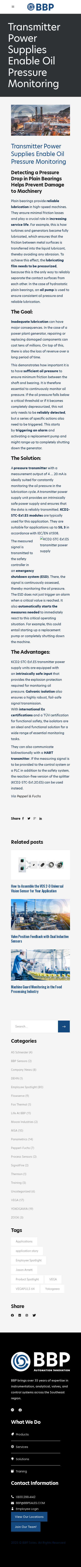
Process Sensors (21, 1157)
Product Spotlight (27, 1279)
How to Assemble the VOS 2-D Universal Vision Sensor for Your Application (37, 888)
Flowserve (18, 1096)
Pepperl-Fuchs (20, 1148)
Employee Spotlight (24, 1087)
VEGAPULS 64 (25, 1289)
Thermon (16, 1174)
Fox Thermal (19, 1105)
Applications (24, 1241)
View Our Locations (29, 1517)
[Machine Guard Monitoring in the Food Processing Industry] (40, 964)
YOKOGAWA (19, 1209)
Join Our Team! (26, 1527)
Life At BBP (18, 1113)
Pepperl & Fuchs (29, 796)
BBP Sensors (19, 1061)
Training (16, 1183)
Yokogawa (52, 1289)
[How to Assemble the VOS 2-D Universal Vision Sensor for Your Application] (40, 865)
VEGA (14, 1200)
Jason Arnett (24, 1270)
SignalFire (17, 1165)
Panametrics (19, 1139)
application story (27, 1251)
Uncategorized (20, 1191)
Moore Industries (22, 1122)
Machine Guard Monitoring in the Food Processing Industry (36, 989)
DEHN (15, 1078)
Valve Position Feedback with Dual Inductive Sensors (40, 939)
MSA (14, 1131)
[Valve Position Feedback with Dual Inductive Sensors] (40, 914)
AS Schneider (19, 1052)
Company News (21, 1070)
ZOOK (15, 1218)
